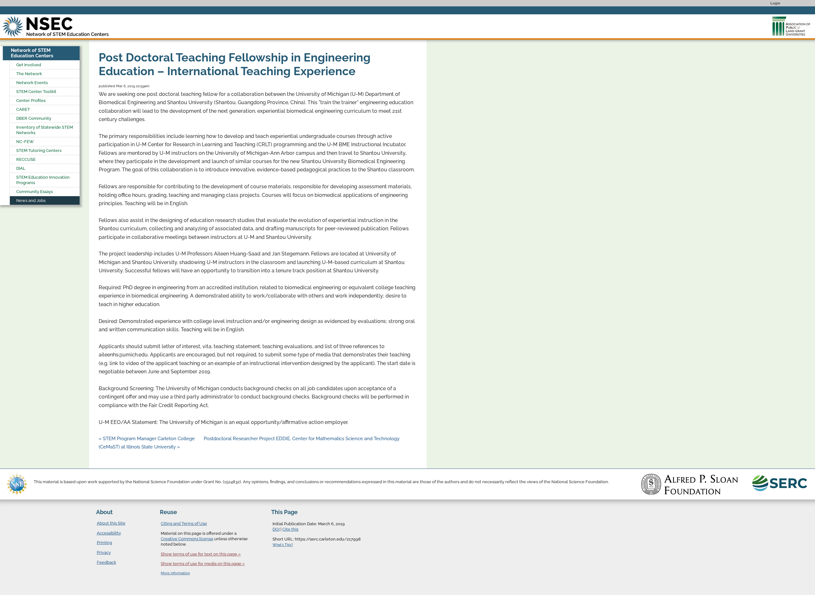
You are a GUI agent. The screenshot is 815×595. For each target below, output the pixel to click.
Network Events (32, 82)
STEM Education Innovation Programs (43, 180)
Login (775, 3)
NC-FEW (25, 141)
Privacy (104, 552)
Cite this (290, 529)
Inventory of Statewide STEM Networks (44, 130)
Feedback (106, 562)
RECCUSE (26, 159)
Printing (104, 542)
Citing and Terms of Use (184, 523)
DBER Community (33, 118)
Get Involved (28, 64)
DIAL (20, 168)
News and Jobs (31, 200)
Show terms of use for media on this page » (203, 563)
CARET (23, 109)
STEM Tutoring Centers (38, 150)
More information (175, 573)
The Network (29, 73)
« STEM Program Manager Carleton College (147, 438)
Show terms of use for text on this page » (201, 554)
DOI (276, 529)
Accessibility (109, 533)
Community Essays (34, 191)
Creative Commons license (187, 538)
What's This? (283, 545)
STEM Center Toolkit (36, 91)
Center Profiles (31, 100)
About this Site (111, 523)
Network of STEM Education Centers (32, 53)
